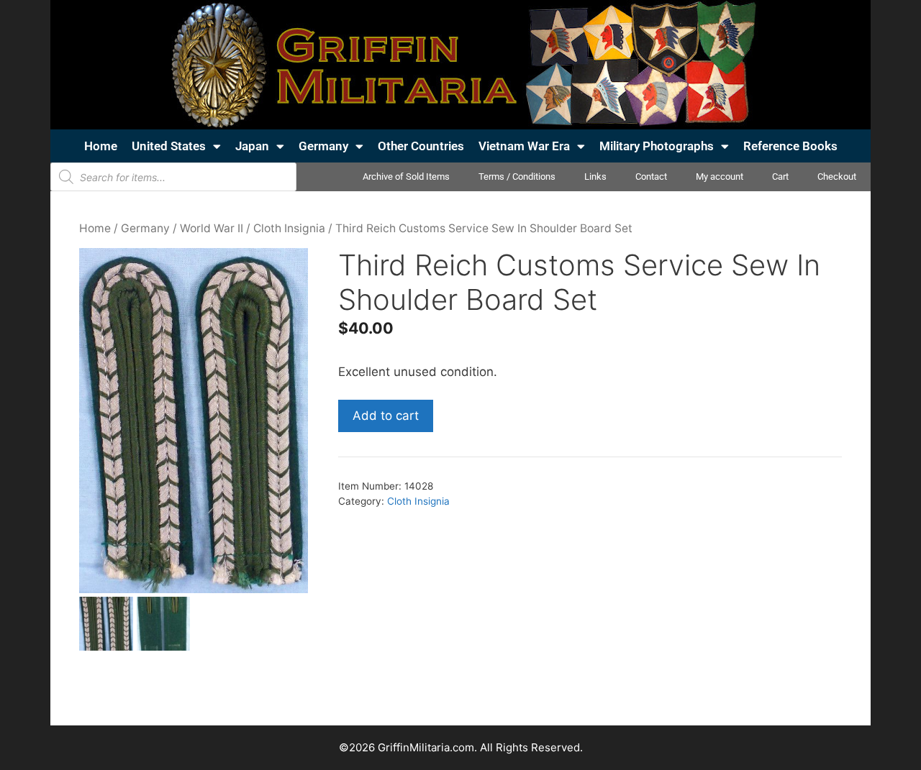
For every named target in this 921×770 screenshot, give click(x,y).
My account (719, 176)
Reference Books (790, 146)
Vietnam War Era (524, 146)
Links (595, 176)
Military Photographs (656, 146)
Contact (651, 176)
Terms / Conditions (516, 176)
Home (100, 146)
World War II (211, 228)
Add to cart (386, 415)
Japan (252, 146)
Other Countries (421, 146)
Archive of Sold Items (406, 176)
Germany (323, 146)
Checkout (836, 176)
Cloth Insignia (289, 228)
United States (169, 146)
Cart (780, 176)
